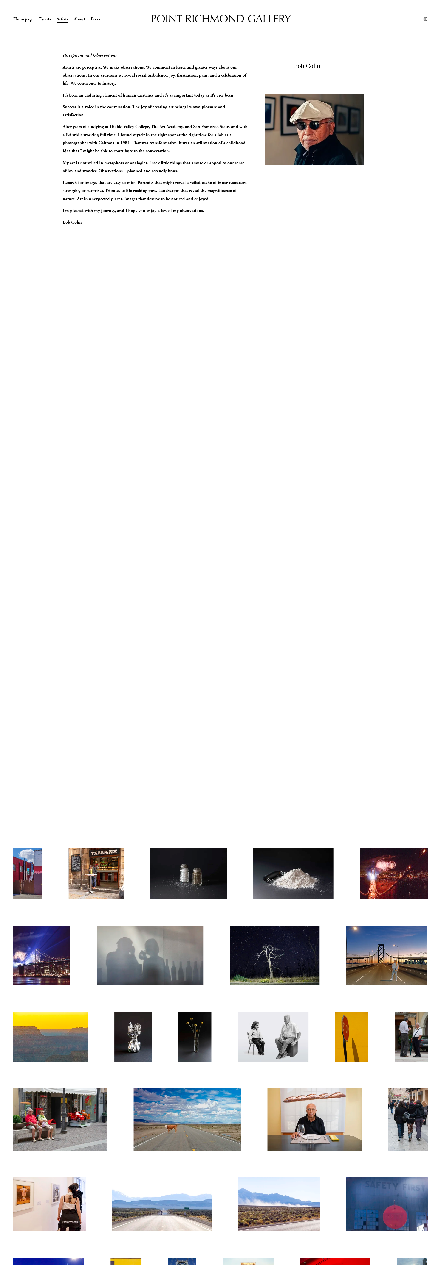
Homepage (23, 19)
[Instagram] (425, 19)
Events (45, 19)
